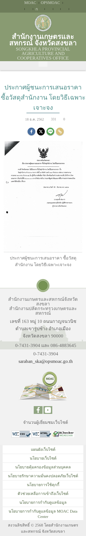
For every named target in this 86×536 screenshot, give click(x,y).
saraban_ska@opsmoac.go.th (46, 361)
